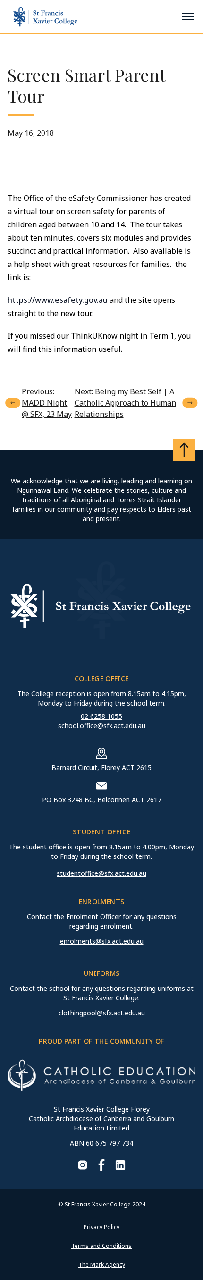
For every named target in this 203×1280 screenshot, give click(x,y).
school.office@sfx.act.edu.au (101, 725)
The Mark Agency (101, 1265)
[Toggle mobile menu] (187, 16)
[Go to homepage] (45, 16)
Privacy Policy (101, 1227)
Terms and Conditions (101, 1246)
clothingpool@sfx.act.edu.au (102, 1012)
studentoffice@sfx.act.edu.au (101, 873)
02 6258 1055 (101, 716)
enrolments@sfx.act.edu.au (102, 941)
